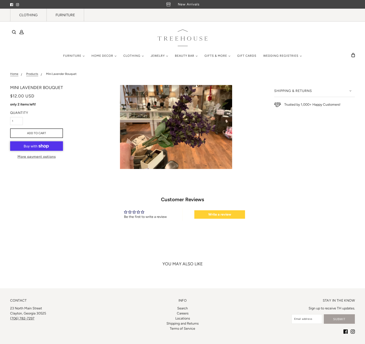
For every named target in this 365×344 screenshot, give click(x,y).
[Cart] (353, 55)
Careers (182, 313)
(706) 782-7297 (22, 318)
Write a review (219, 214)
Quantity (19, 113)
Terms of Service (182, 328)
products (32, 74)
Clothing (28, 15)
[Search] (14, 32)
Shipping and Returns (182, 323)
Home (14, 74)
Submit (339, 319)
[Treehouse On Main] (182, 37)
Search (182, 308)
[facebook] (11, 4)
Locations (182, 318)
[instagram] (17, 4)
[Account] (21, 32)
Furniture (65, 15)
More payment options (37, 157)
